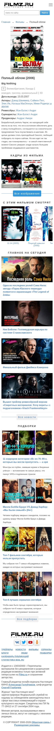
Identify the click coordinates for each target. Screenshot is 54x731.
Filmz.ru (23, 674)
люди (24, 653)
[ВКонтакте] (17, 642)
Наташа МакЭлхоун (22, 103)
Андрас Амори (24, 118)
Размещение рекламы (27, 725)
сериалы (46, 649)
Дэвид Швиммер (20, 100)
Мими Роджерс (42, 103)
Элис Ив (5, 103)
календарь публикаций (15, 656)
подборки (46, 653)
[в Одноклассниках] (37, 642)
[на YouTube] (30, 642)
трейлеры (7, 649)
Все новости (27, 417)
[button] (49, 226)
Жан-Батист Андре (26, 110)
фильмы (33, 649)
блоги (4, 653)
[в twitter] (23, 642)
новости (21, 649)
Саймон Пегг (37, 100)
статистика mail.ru (12, 660)
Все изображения (27, 193)
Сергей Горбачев (11, 687)
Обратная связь (41, 722)
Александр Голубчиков (21, 684)
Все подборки (27, 619)
